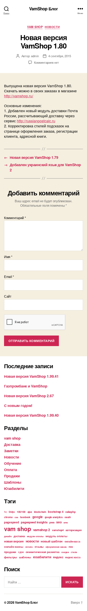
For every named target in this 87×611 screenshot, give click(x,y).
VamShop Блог (43, 8)
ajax (30, 512)
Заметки (11, 450)
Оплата (10, 469)
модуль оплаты (56, 536)
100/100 (21, 512)
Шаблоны (12, 482)
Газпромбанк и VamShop (25, 386)
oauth (68, 517)
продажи (10, 552)
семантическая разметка (42, 552)
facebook (25, 517)
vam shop (35, 27)
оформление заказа (56, 546)
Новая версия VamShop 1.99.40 (31, 415)
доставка (19, 536)
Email (9, 277)
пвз (71, 547)
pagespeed (11, 522)
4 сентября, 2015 (59, 56)
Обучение (12, 463)
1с (5, 512)
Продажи (12, 476)
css (16, 517)
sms (66, 522)
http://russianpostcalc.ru (36, 120)
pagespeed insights (34, 522)
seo (59, 522)
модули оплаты (35, 536)
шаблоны (25, 557)
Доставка (12, 444)
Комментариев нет (46, 62)
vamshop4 (58, 530)
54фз (12, 512)
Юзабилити (14, 488)
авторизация (74, 530)
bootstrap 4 (55, 512)
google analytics (54, 517)
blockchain (40, 512)
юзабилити (42, 556)
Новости (52, 27)
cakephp (70, 512)
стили (74, 552)
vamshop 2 (41, 529)
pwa (51, 522)
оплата (29, 546)
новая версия (14, 541)
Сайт (7, 296)
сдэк (21, 552)
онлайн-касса (72, 541)
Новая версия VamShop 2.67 (29, 395)
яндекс (58, 557)
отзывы (39, 547)
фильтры (10, 557)
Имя (8, 257)
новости (32, 541)
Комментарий (15, 218)
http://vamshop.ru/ (18, 95)
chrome (8, 517)
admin (35, 56)
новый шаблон (52, 541)
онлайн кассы (13, 546)
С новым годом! (18, 405)
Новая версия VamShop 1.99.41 (31, 376)
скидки (65, 552)
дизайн (8, 536)
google (37, 516)
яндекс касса (73, 557)
